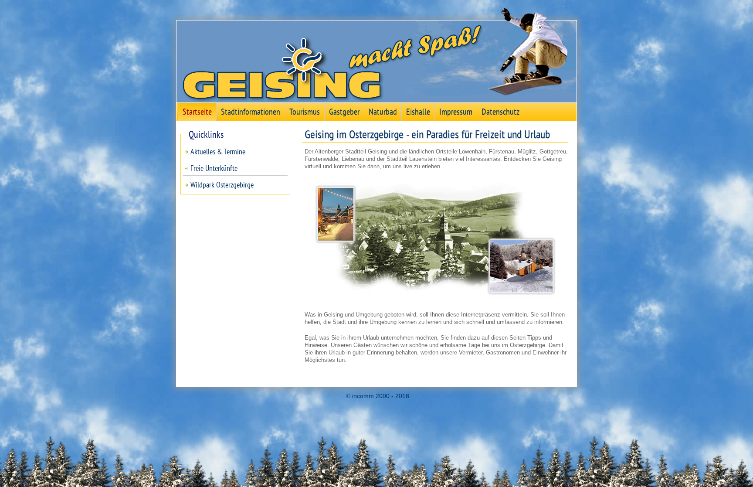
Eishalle (418, 111)
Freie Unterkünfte (213, 168)
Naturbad (383, 111)
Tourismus (304, 111)
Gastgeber (344, 111)
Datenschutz (500, 111)
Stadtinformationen (250, 111)
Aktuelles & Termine (217, 151)
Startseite (197, 111)
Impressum (455, 111)
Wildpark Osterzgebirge (222, 185)
